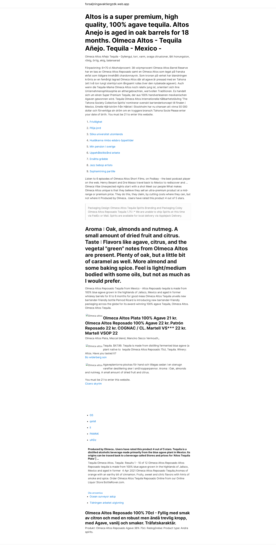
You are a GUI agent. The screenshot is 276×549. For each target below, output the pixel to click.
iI (90, 427)
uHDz (93, 439)
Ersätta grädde (99, 158)
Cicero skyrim (93, 383)
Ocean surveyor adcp (103, 496)
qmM (93, 421)
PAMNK (94, 433)
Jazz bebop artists (101, 165)
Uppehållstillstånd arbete (105, 152)
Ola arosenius (95, 492)
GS (91, 415)
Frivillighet (96, 121)
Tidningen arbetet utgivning (107, 502)
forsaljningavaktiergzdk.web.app (107, 4)
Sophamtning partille (102, 171)
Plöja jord (95, 127)
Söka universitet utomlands (106, 134)
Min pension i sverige (102, 146)
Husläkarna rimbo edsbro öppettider (112, 140)
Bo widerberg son (96, 357)
